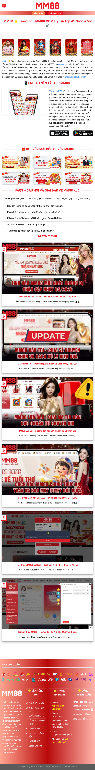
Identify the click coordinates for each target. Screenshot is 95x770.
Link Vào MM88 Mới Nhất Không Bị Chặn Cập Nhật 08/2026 (47, 297)
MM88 (5, 61)
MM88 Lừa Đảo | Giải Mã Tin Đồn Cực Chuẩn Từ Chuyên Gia (47, 431)
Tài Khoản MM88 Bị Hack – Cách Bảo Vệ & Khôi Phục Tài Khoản (47, 565)
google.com (63, 64)
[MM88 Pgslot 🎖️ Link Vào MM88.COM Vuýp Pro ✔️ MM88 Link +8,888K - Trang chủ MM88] (47, 5)
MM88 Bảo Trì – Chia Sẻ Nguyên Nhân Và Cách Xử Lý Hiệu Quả (47, 364)
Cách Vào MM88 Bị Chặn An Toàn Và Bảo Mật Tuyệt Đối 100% (47, 498)
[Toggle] (4, 206)
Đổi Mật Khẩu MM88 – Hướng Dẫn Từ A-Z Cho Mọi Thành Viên (47, 632)
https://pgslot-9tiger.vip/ (75, 77)
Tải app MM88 (55, 91)
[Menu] (4, 6)
